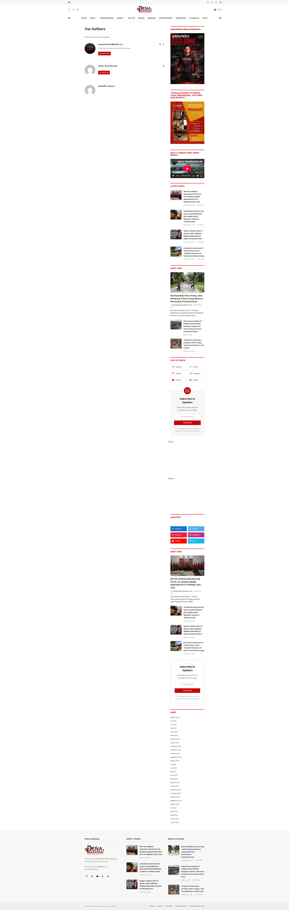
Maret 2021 (174, 815)
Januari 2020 (174, 822)
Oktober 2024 (175, 797)
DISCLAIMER (168, 906)
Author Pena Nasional (107, 66)
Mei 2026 (173, 728)
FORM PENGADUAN (181, 906)
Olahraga (194, 18)
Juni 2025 (173, 768)
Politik (131, 18)
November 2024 (175, 793)
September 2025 (175, 757)
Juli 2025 (173, 764)
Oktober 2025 (175, 753)
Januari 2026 (174, 743)
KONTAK (159, 906)
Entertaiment (166, 18)
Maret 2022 (174, 811)
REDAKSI (152, 906)
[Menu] (69, 2)
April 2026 (173, 732)
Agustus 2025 (174, 761)
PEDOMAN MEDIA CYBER (196, 906)
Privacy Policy (188, 431)
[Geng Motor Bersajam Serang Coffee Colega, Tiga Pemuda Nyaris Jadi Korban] (176, 343)
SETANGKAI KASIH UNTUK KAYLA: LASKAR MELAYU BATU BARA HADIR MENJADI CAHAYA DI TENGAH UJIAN (194, 216)
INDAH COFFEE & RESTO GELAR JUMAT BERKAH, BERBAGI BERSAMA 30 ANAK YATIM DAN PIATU (193, 235)
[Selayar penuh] (201, 176)
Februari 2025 (174, 782)
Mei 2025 (173, 772)
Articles (104, 54)
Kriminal (152, 18)
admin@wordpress (106, 86)
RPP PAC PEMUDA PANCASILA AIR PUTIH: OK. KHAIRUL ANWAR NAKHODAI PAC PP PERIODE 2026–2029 (193, 196)
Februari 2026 (175, 739)
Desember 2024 (175, 790)
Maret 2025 (174, 779)
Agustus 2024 (174, 804)
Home (84, 18)
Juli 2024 (173, 808)
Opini (205, 18)
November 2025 (175, 750)
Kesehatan (181, 18)
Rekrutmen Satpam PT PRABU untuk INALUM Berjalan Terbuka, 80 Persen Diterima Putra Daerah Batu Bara (193, 326)
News (92, 18)
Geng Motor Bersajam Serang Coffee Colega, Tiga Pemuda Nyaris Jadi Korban (194, 344)
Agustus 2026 (174, 717)
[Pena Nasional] (144, 10)
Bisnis (120, 18)
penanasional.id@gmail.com (110, 44)
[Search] (220, 2)
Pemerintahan (107, 18)
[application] (187, 168)
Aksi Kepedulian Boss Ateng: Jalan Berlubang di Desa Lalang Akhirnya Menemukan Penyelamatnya (186, 298)
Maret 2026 (174, 735)
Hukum (141, 18)
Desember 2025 (175, 746)
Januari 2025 (174, 786)
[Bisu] (198, 176)
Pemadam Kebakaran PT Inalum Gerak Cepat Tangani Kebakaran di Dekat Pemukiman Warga (194, 252)
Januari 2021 (174, 819)
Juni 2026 (173, 725)
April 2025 (173, 775)
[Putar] (173, 176)
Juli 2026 (173, 721)
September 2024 (175, 801)
